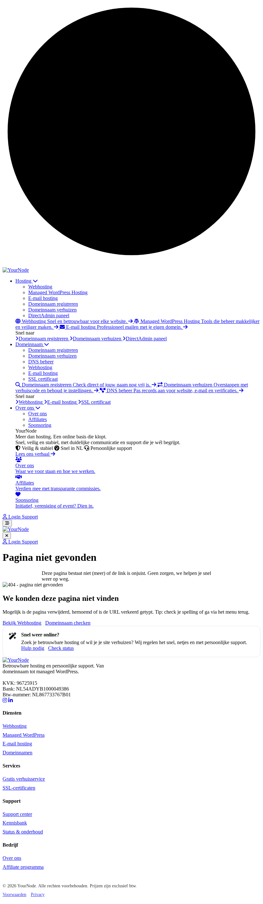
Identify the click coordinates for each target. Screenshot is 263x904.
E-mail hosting (43, 298)
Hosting (24, 281)
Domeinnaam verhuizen (52, 309)
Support (30, 516)
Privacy (38, 894)
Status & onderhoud (23, 831)
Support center (17, 814)
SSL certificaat (43, 379)
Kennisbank (15, 822)
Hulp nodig (32, 648)
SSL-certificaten (19, 788)
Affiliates (37, 419)
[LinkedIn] (10, 700)
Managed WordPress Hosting (58, 292)
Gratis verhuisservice (24, 779)
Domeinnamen (17, 752)
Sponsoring (39, 425)
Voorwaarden (14, 894)
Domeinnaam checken (67, 623)
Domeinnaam (29, 344)
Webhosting (40, 286)
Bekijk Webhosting (22, 623)
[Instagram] (5, 700)
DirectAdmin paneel (48, 315)
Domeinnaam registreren (53, 304)
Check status (61, 648)
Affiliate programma (23, 867)
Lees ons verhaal (33, 454)
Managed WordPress (24, 735)
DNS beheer (41, 361)
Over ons (25, 408)
